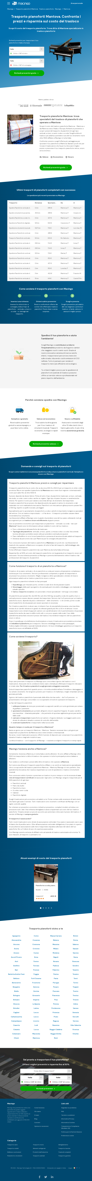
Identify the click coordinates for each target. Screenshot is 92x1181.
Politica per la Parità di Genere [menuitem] (71, 1132)
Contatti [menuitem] (37, 1122)
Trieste (76, 1000)
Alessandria (16, 940)
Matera (56, 940)
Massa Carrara (55, 936)
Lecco (36, 1017)
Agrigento (16, 936)
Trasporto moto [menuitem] (38, 1145)
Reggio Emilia (56, 1034)
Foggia (36, 974)
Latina (36, 1008)
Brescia (16, 1004)
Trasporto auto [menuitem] (12, 1145)
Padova (56, 966)
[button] (8, 3)
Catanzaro (16, 1034)
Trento (75, 991)
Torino (75, 983)
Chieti (16, 1038)
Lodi (36, 1025)
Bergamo (16, 987)
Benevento (16, 983)
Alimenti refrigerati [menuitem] (39, 1148)
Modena (56, 953)
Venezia (75, 1012)
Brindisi (16, 1008)
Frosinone (36, 983)
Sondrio (76, 966)
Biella (16, 991)
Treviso (76, 995)
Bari (16, 970)
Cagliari (16, 1012)
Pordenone (55, 1008)
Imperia (36, 1000)
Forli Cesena (36, 978)
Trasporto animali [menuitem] (39, 1156)
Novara (56, 961)
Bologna (16, 995)
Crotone (36, 949)
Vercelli (76, 1017)
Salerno (76, 944)
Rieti (56, 1038)
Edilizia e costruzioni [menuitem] (14, 1152)
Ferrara (36, 966)
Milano (55, 949)
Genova (36, 987)
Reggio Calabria (56, 1029)
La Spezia (36, 1004)
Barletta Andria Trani (16, 974)
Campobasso (16, 1021)
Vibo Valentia (75, 1025)
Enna (36, 957)
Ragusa (56, 1021)
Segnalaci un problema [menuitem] (68, 1108)
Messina (56, 944)
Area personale (77, 3)
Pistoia (56, 1004)
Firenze (36, 970)
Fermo (36, 961)
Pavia (56, 978)
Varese (75, 1008)
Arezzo (16, 953)
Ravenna (56, 1025)
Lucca (36, 1029)
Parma (55, 974)
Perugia (56, 983)
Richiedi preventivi (25, 73)
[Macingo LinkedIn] (52, 1177)
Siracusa (75, 961)
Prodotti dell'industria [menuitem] (40, 1152)
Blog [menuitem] (35, 1119)
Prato (56, 1017)
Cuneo (36, 953)
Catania (16, 1029)
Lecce (36, 1012)
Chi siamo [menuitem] (37, 1111)
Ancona (16, 944)
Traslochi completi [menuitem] (64, 1152)
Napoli (55, 957)
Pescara (56, 991)
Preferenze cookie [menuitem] (67, 1136)
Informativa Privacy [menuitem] (67, 1119)
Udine (75, 1004)
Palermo (56, 970)
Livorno (36, 1021)
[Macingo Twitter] (45, 1177)
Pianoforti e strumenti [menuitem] (14, 1156)
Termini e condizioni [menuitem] (68, 1115)
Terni (76, 978)
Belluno (16, 978)
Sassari (75, 949)
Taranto (76, 970)
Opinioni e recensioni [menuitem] (41, 1126)
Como (36, 936)
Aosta (16, 949)
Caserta (16, 1025)
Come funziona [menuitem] (39, 1108)
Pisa (56, 1000)
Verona (75, 1021)
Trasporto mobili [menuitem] (13, 1148)
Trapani (76, 987)
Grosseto (36, 995)
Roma (75, 940)
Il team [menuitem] (36, 1115)
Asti (16, 961)
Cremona (36, 944)
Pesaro (56, 987)
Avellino (16, 966)
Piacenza (55, 995)
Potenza (56, 1012)
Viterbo (76, 1034)
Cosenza (36, 940)
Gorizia (36, 991)
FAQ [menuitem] (62, 1111)
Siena (75, 957)
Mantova (36, 1038)
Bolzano (16, 1000)
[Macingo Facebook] (40, 1177)
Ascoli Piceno (16, 957)
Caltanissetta (16, 1017)
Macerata (36, 1034)
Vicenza (75, 1029)
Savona (75, 953)
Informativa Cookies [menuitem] (68, 1122)
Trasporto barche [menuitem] (64, 1148)
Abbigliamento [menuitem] (63, 1145)
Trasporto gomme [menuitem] (64, 1156)
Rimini (75, 936)
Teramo (76, 974)
